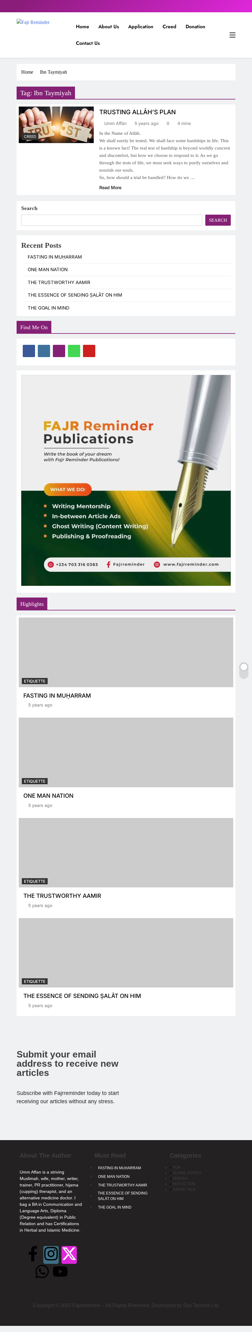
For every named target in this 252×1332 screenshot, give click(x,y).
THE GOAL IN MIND (48, 308)
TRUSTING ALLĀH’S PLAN (137, 112)
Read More (110, 187)
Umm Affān (115, 123)
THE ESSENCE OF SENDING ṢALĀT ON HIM (75, 295)
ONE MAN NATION (48, 269)
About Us (108, 26)
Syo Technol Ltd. (201, 1305)
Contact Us (88, 43)
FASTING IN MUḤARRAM (55, 257)
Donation (195, 26)
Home (82, 26)
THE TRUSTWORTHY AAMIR (59, 282)
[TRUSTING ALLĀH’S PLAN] (56, 125)
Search (29, 208)
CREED (30, 136)
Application (140, 26)
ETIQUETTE (34, 681)
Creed (169, 26)
